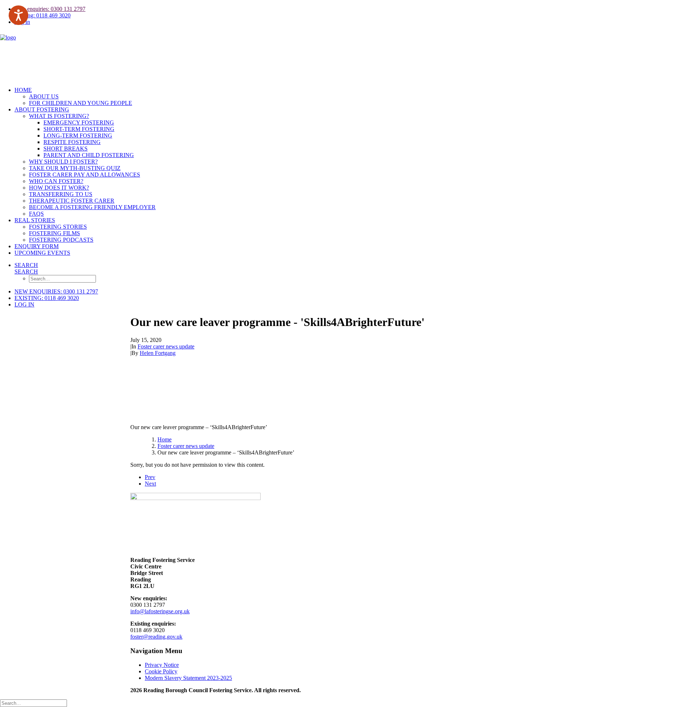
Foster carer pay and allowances (84, 175)
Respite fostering (72, 142)
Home (23, 90)
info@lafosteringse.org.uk (160, 611)
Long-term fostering (77, 135)
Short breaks (65, 148)
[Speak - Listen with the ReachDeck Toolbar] (18, 15)
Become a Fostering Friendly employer (92, 207)
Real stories (34, 220)
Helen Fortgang (158, 353)
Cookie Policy (161, 671)
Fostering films (54, 233)
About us (44, 96)
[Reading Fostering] (347, 56)
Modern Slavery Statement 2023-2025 (188, 678)
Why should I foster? (63, 161)
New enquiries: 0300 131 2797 (49, 9)
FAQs (36, 214)
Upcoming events (42, 253)
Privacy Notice (162, 665)
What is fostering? (59, 116)
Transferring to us (60, 194)
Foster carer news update (166, 346)
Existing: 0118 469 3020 (42, 15)
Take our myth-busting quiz (75, 168)
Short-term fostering (78, 129)
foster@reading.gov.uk (156, 637)
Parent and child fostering (88, 155)
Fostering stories (58, 227)
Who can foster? (56, 181)
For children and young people (80, 103)
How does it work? (59, 188)
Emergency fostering (78, 122)
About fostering (41, 109)
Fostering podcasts (61, 240)
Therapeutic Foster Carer (71, 201)
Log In (24, 304)
